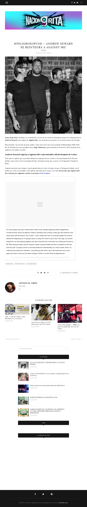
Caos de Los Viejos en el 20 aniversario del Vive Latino (41, 323)
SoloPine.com (63, 502)
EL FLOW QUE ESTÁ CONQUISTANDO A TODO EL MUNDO (47, 363)
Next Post (76, 339)
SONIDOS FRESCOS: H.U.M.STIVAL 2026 (43, 397)
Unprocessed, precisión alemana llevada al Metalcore (47, 385)
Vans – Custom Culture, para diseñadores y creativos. (15, 317)
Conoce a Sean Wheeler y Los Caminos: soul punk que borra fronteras (49, 374)
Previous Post (13, 339)
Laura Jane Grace (29, 257)
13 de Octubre (45, 173)
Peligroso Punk (31, 263)
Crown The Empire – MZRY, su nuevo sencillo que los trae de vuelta (68, 327)
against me (9, 263)
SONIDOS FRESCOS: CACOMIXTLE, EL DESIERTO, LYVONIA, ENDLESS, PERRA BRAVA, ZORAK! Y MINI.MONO (47, 411)
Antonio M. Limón (70, 273)
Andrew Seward (20, 263)
